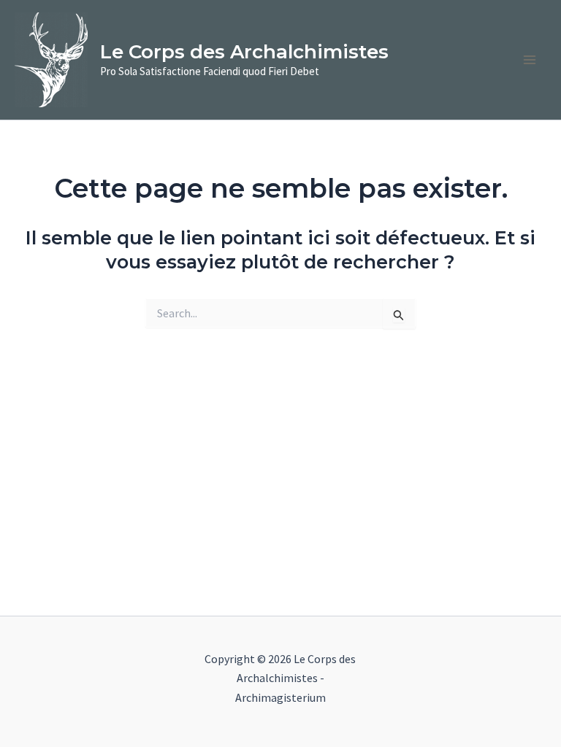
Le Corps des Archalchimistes (244, 51)
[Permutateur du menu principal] (530, 60)
